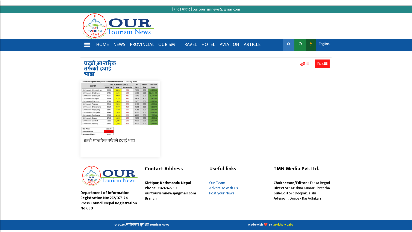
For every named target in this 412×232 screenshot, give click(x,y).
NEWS (119, 45)
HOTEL (208, 45)
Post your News (221, 193)
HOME (102, 45)
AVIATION (229, 45)
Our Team (218, 183)
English (324, 44)
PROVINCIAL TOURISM (152, 45)
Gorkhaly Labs (283, 224)
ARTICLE (252, 45)
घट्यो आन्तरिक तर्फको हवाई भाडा (109, 140)
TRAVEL (189, 45)
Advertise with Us (223, 188)
